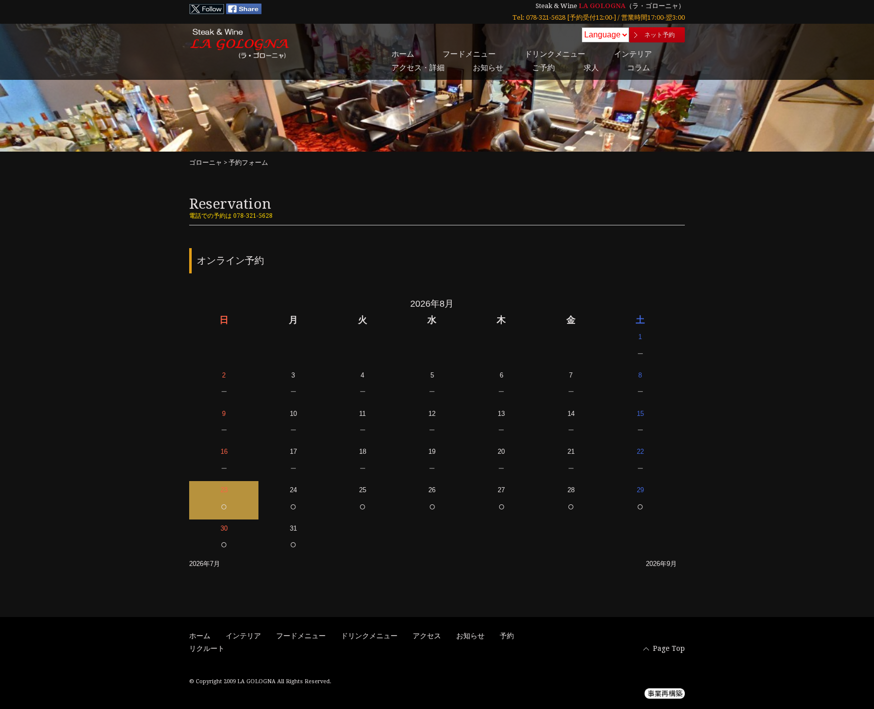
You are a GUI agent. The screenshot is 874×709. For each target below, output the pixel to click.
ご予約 (543, 67)
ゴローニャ (205, 162)
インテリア (633, 54)
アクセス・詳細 (418, 67)
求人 (591, 67)
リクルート (207, 648)
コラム (638, 67)
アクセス (427, 636)
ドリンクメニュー (555, 54)
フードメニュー (469, 54)
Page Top (669, 648)
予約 (507, 636)
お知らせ (488, 67)
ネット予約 (659, 34)
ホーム (402, 54)
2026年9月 (661, 564)
